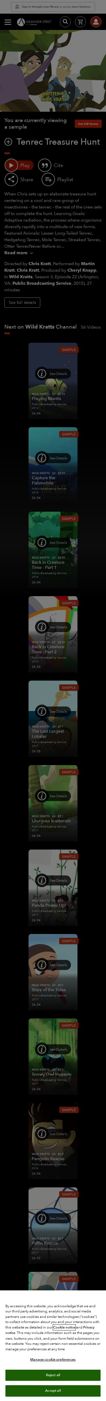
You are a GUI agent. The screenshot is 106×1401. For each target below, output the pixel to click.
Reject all (53, 1375)
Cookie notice (64, 1327)
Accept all (53, 1390)
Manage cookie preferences (53, 1359)
